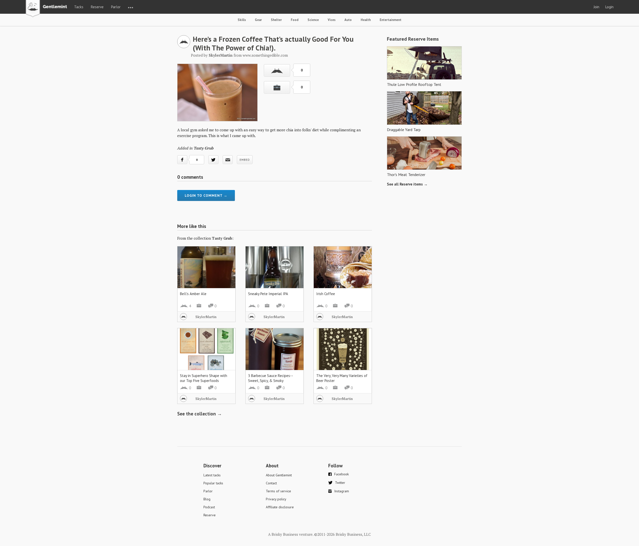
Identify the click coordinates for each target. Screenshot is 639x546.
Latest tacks (212, 475)
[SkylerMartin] (183, 46)
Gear (258, 20)
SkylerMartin (205, 316)
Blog (206, 499)
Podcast (209, 507)
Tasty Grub (204, 148)
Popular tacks (213, 483)
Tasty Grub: (222, 238)
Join (596, 6)
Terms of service (278, 491)
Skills (242, 20)
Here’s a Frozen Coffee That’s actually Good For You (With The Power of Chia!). (273, 43)
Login (609, 6)
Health (366, 20)
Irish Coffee (325, 293)
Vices (331, 20)
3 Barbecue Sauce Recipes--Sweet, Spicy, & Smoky (270, 378)
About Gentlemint (279, 475)
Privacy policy (276, 499)
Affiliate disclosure (280, 507)
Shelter (276, 20)
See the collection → (199, 414)
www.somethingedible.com (265, 55)
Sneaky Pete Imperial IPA (268, 293)
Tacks (78, 6)
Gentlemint (47, 9)
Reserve (97, 6)
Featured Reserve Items (413, 39)
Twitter (340, 482)
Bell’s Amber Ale (193, 293)
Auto (348, 20)
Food (295, 20)
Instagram (341, 491)
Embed (245, 160)
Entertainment (390, 20)
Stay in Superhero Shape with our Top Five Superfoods (203, 378)
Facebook (341, 474)
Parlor (116, 6)
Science (313, 20)
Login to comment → (206, 195)
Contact (271, 483)
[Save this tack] (277, 87)
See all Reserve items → (407, 184)
